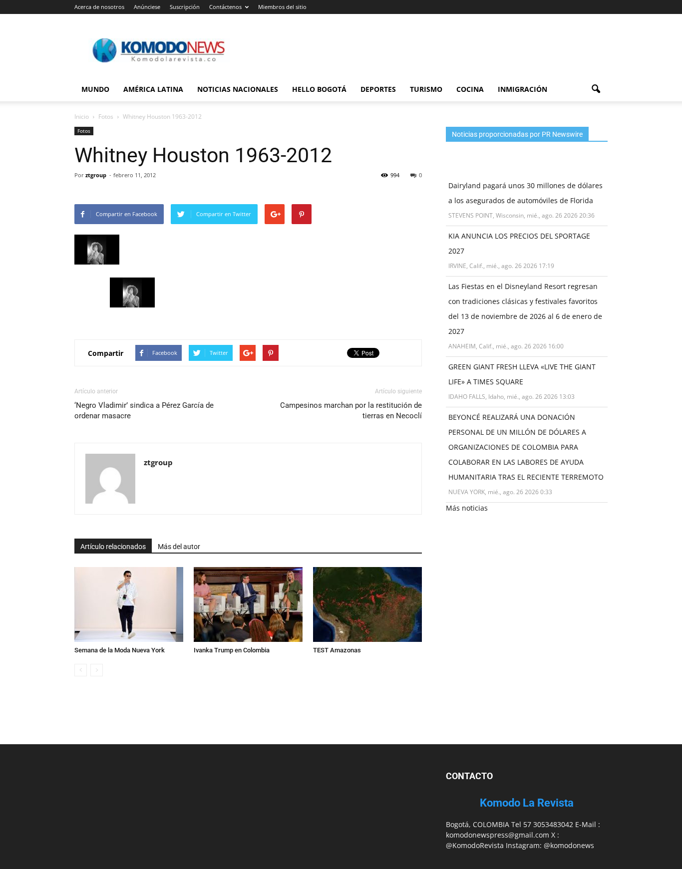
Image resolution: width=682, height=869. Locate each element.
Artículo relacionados (113, 547)
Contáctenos (225, 6)
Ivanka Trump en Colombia (232, 650)
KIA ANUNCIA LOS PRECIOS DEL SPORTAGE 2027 (519, 243)
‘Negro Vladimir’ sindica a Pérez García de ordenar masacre (144, 410)
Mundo (95, 89)
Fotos (83, 130)
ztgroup (95, 175)
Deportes (378, 89)
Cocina (470, 89)
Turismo (426, 89)
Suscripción (185, 6)
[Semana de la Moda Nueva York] (128, 604)
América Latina (153, 89)
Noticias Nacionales (237, 89)
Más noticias (467, 508)
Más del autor (179, 547)
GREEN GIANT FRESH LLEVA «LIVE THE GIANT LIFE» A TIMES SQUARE (522, 374)
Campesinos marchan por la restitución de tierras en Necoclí (351, 410)
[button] (596, 89)
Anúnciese (147, 6)
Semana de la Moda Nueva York (119, 650)
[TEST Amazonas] (367, 604)
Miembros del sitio (282, 6)
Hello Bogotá (319, 89)
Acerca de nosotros (99, 6)
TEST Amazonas (337, 650)
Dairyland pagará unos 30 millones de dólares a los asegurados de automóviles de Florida (525, 193)
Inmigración (522, 89)
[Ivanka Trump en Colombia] (248, 604)
